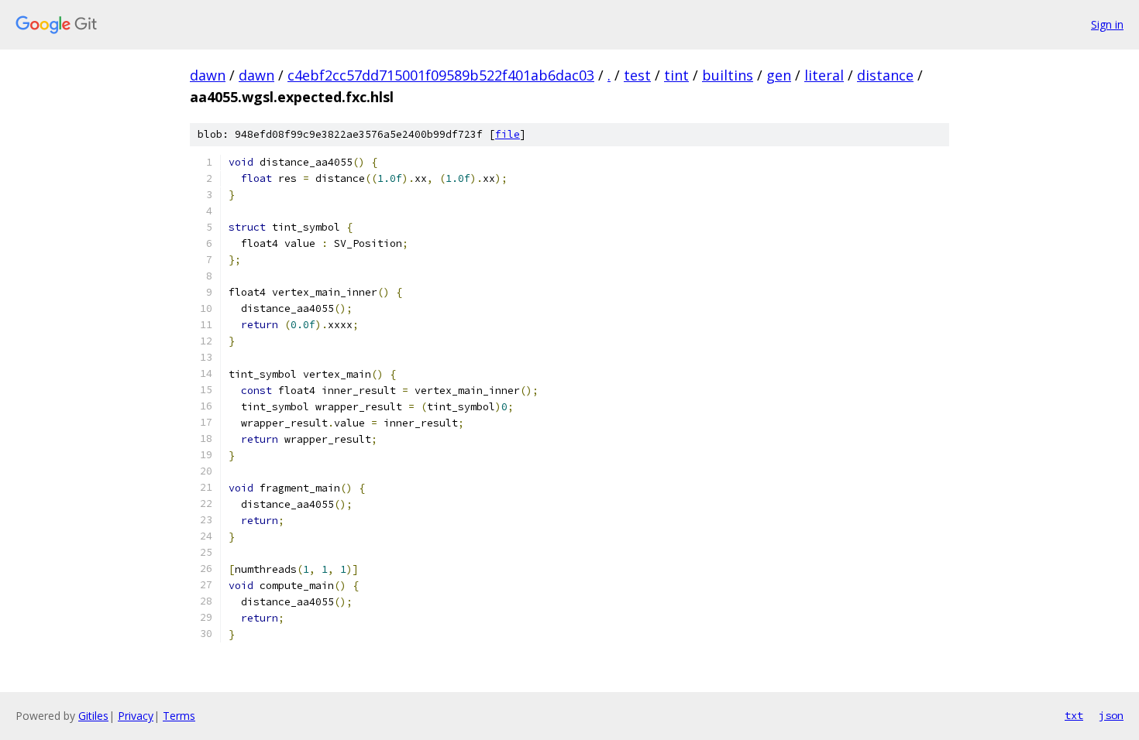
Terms (179, 715)
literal (824, 75)
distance (885, 75)
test (637, 75)
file (507, 134)
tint (676, 75)
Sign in (1107, 24)
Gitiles (93, 715)
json (1111, 715)
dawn (207, 75)
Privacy (135, 715)
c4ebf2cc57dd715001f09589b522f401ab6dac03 (440, 75)
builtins (727, 75)
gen (778, 75)
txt (1074, 715)
